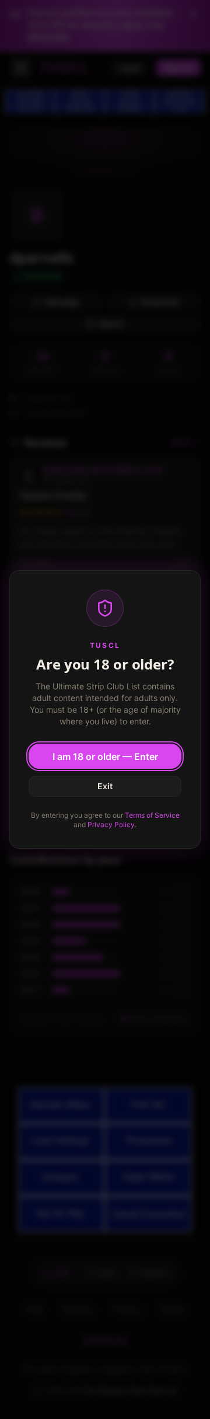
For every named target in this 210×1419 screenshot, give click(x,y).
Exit (105, 786)
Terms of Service (152, 815)
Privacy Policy (111, 824)
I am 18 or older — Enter (105, 756)
